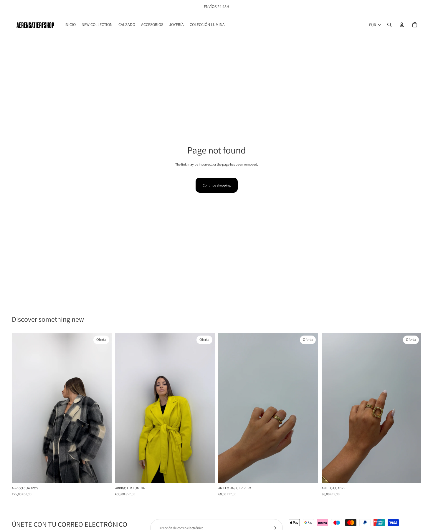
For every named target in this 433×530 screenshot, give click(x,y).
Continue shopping (217, 185)
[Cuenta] (401, 24)
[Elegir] (205, 473)
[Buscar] (389, 24)
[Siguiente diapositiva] (103, 408)
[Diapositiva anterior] (20, 408)
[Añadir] (102, 473)
